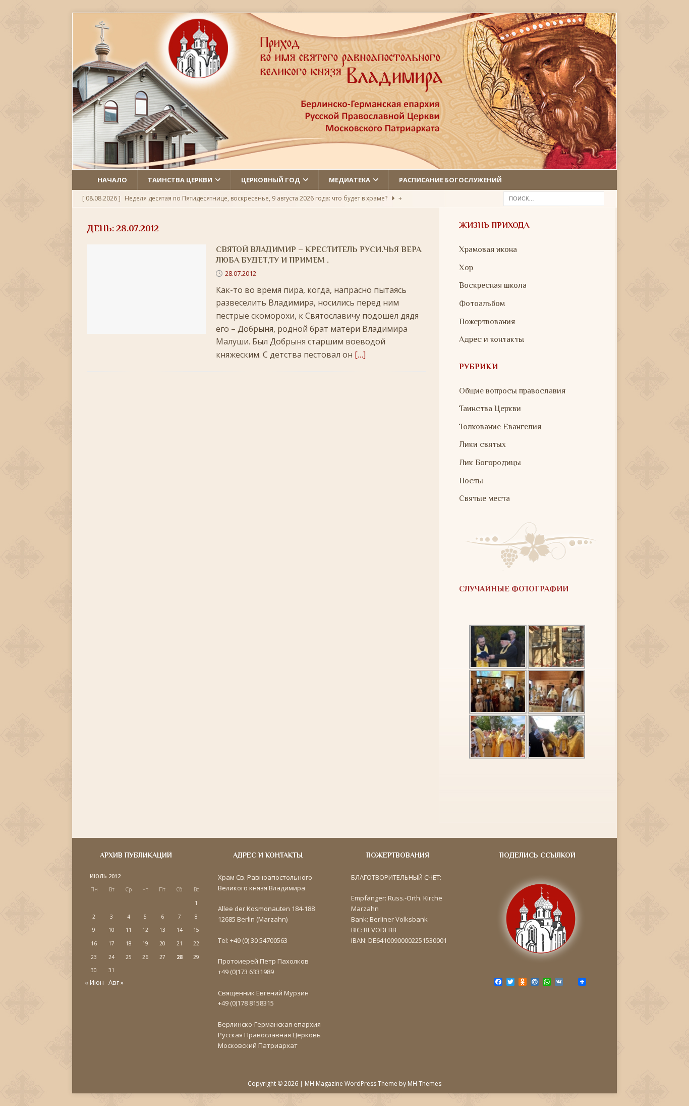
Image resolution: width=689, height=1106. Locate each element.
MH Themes (424, 1083)
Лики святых (482, 444)
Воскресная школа (493, 285)
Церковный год (270, 179)
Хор (466, 267)
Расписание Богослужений (450, 179)
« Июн (94, 982)
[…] (360, 354)
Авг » (116, 982)
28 (180, 957)
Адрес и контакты (491, 339)
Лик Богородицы (490, 462)
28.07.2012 (240, 273)
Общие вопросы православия (512, 390)
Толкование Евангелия (500, 426)
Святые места (484, 498)
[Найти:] (553, 198)
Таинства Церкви (490, 408)
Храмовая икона (488, 249)
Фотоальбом (482, 303)
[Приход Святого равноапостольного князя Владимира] (344, 162)
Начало (112, 179)
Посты (471, 480)
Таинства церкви (180, 179)
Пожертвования (487, 321)
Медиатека (349, 179)
